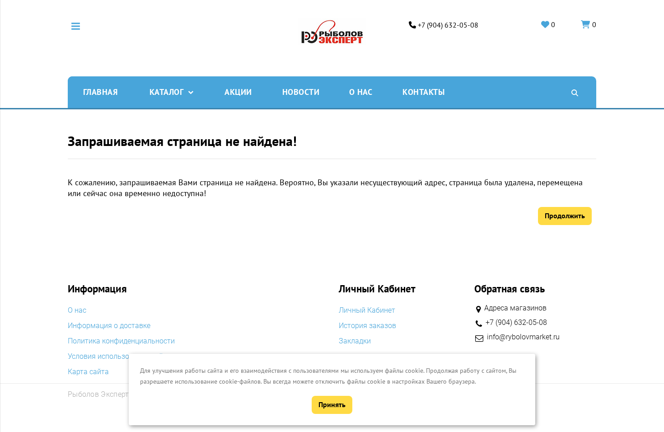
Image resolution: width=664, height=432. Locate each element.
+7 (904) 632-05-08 (448, 25)
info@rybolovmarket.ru (523, 337)
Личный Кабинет (367, 310)
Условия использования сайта (119, 356)
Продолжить (565, 215)
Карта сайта (88, 372)
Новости (301, 92)
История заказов (367, 326)
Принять (332, 404)
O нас (361, 92)
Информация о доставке (109, 326)
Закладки (355, 341)
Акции (238, 92)
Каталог (167, 92)
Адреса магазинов (515, 308)
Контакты (423, 92)
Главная (100, 92)
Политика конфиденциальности (121, 341)
